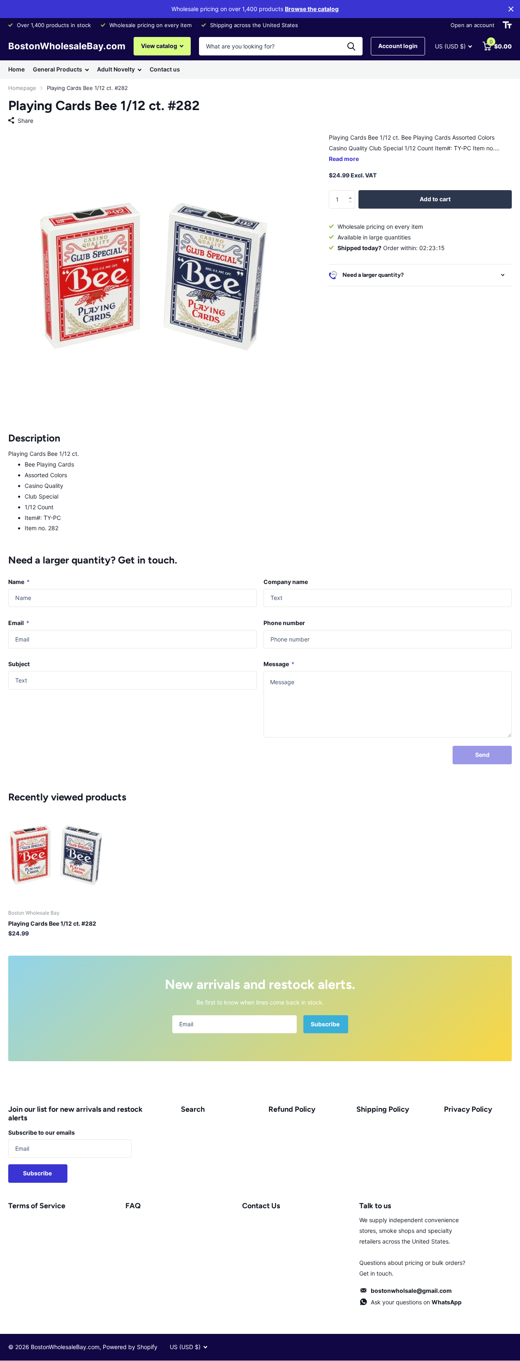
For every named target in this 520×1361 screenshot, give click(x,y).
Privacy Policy (468, 1109)
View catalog (159, 45)
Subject (19, 663)
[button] (352, 192)
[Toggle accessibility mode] (507, 25)
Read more (344, 158)
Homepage (22, 88)
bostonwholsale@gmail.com (411, 1290)
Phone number (284, 622)
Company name (285, 581)
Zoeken (351, 46)
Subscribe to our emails (41, 1132)
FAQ (133, 1205)
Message (278, 663)
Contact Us (261, 1205)
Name (19, 581)
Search (193, 1109)
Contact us (165, 69)
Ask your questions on (416, 1302)
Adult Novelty (116, 69)
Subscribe (326, 1024)
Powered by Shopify (130, 1346)
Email (18, 622)
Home (16, 69)
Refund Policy (291, 1109)
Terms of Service (36, 1205)
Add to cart (435, 198)
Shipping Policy (382, 1109)
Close (511, 9)
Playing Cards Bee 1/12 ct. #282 (52, 923)
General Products (57, 69)
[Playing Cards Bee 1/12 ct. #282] (56, 855)
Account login (398, 45)
